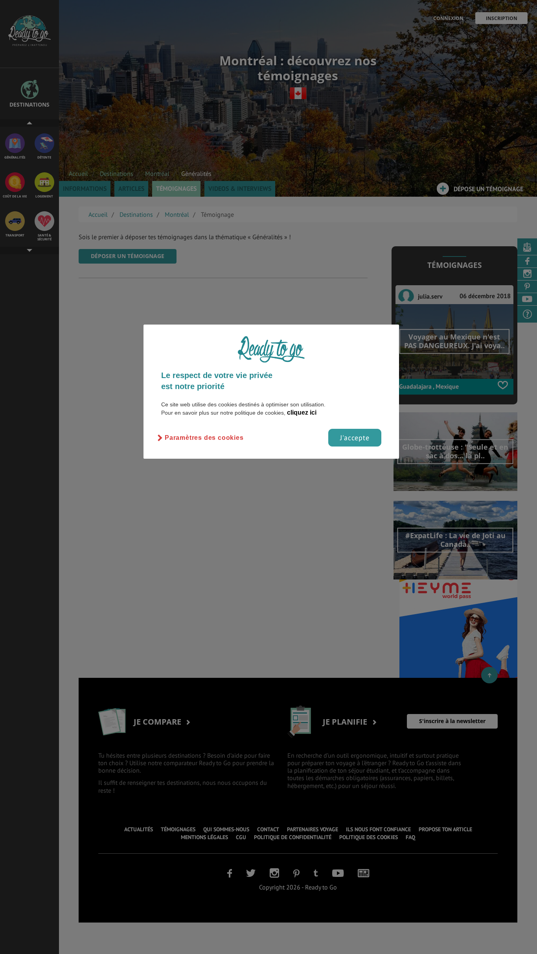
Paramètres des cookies (204, 437)
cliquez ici (301, 412)
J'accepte (355, 437)
